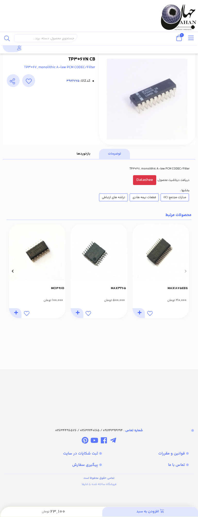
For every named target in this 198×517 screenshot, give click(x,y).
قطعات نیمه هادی (144, 197)
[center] (7, 38)
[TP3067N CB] (99, 394)
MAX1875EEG (178, 288)
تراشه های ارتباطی (113, 197)
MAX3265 (118, 288)
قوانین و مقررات (171, 454)
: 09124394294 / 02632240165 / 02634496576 (99, 430)
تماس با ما (176, 465)
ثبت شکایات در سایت (80, 454)
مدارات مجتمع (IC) (174, 197)
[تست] (113, 441)
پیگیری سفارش (85, 465)
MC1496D (57, 288)
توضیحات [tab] (114, 153)
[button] (185, 271)
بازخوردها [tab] (83, 153)
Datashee (144, 180)
